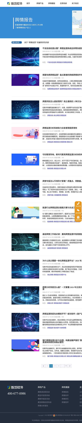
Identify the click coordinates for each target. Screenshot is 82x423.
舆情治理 (70, 356)
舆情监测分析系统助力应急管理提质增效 (59, 128)
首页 (28, 3)
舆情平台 (63, 275)
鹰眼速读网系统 (44, 392)
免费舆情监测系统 (66, 89)
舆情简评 (65, 402)
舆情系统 (57, 142)
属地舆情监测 (51, 248)
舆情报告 (65, 392)
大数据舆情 (57, 195)
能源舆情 (50, 221)
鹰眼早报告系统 (44, 399)
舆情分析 (70, 142)
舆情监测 (60, 62)
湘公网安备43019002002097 (63, 415)
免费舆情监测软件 (53, 89)
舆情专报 (50, 195)
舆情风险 (50, 115)
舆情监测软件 (76, 89)
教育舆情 (50, 168)
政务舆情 (63, 328)
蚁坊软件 (57, 328)
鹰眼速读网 (77, 356)
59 (66, 366)
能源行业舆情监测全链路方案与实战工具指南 (61, 208)
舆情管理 (63, 142)
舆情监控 (14, 3)
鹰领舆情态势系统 (44, 402)
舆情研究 (65, 399)
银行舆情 (50, 356)
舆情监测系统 (67, 62)
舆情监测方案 (64, 221)
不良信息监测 (51, 62)
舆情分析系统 (60, 420)
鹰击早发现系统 (44, 395)
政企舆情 (57, 115)
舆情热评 (65, 395)
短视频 (59, 248)
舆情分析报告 (43, 406)
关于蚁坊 (75, 3)
